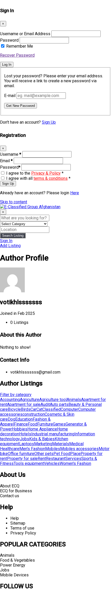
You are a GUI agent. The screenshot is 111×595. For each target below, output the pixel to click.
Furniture (45, 424)
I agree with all (38, 178)
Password (9, 40)
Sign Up (49, 122)
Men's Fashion (32, 448)
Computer (69, 409)
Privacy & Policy (46, 173)
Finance (21, 424)
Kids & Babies (42, 438)
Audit (45, 404)
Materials (60, 443)
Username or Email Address (25, 33)
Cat (39, 409)
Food (32, 424)
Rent (42, 458)
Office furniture (21, 453)
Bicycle (14, 409)
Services (73, 458)
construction (33, 414)
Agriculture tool (53, 399)
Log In (6, 64)
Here (74, 192)
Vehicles (52, 463)
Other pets (43, 453)
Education (24, 419)
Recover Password (17, 55)
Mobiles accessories (79, 448)
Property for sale (22, 458)
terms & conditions (51, 178)
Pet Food (61, 453)
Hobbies (19, 429)
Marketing (43, 443)
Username (10, 154)
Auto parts (59, 404)
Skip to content (13, 201)
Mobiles (52, 448)
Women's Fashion (75, 463)
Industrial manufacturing (52, 434)
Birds (25, 409)
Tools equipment (29, 463)
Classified (51, 409)
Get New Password (20, 106)
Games (59, 424)
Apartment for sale (24, 404)
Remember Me (19, 46)
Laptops (26, 443)
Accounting (10, 399)
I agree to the (35, 173)
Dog (11, 419)
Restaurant (55, 458)
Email (6, 160)
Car (33, 409)
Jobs (24, 438)
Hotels (25, 434)
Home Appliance (42, 429)
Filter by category (15, 394)
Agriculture (29, 399)
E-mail (9, 95)
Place (75, 453)
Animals (74, 399)
